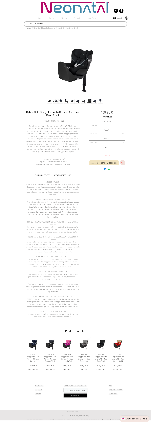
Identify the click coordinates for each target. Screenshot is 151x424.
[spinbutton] (107, 151)
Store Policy (113, 394)
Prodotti (107, 130)
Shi (110, 390)
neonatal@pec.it (119, 419)
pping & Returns (116, 390)
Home (28, 28)
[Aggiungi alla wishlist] (122, 162)
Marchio (107, 139)
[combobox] (107, 125)
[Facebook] (121, 11)
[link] (42, 175)
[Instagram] (116, 11)
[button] (127, 18)
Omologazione (107, 121)
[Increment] (110, 151)
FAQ (110, 385)
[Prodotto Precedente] (22, 344)
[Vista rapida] (33, 344)
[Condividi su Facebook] (105, 168)
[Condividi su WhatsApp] (109, 168)
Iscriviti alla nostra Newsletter (75, 385)
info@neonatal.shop (105, 419)
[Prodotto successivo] (128, 344)
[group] (75, 357)
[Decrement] (103, 151)
